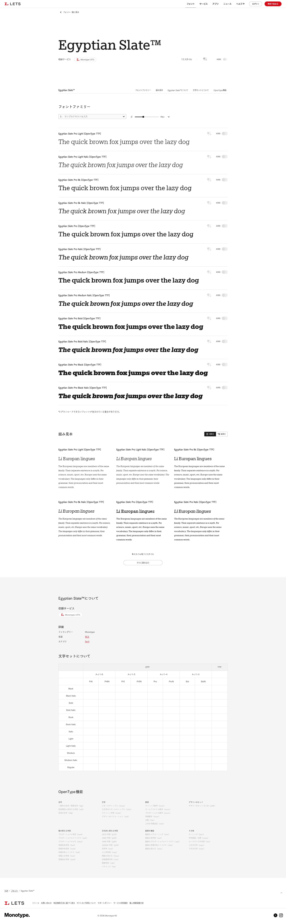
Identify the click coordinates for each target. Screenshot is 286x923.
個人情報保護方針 (136, 903)
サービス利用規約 (121, 903)
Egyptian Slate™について (178, 90)
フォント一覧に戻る (71, 12)
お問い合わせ (46, 903)
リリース (35, 903)
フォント (14, 891)
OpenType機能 (220, 90)
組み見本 (159, 90)
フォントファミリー (143, 90)
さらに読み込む (143, 563)
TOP (6, 891)
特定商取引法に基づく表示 (64, 903)
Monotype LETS (72, 615)
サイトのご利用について (86, 903)
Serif (87, 641)
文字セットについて (201, 90)
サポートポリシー (105, 903)
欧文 (87, 637)
